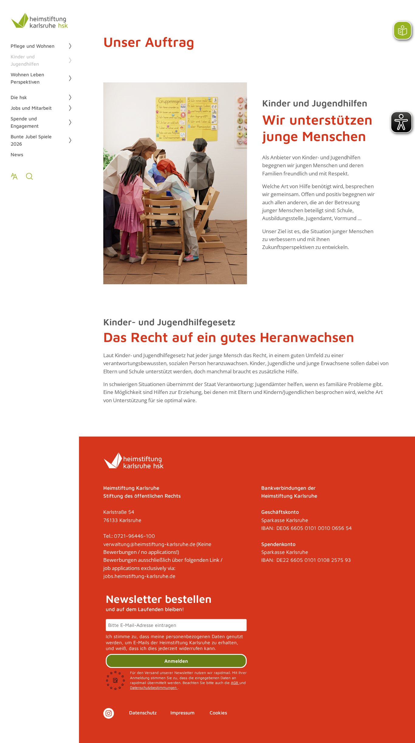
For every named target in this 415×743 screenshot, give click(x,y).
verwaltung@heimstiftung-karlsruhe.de (149, 544)
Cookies (218, 712)
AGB (235, 682)
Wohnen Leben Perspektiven (27, 78)
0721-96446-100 (134, 536)
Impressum (182, 712)
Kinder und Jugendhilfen (25, 60)
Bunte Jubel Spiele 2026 (31, 140)
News (17, 154)
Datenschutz (143, 712)
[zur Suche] (29, 176)
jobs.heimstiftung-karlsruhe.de (139, 576)
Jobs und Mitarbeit (31, 108)
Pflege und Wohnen (32, 46)
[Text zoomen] (14, 176)
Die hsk (19, 97)
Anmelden (176, 661)
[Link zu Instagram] (108, 713)
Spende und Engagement (25, 122)
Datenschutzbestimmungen (154, 687)
